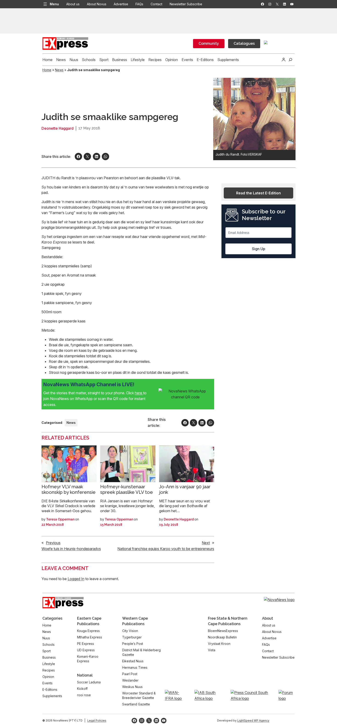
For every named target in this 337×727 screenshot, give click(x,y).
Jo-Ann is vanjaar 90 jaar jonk (184, 489)
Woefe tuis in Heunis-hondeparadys (71, 548)
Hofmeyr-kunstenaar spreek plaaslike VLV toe (126, 489)
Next (206, 542)
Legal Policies (96, 720)
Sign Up (258, 248)
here (139, 393)
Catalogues (244, 43)
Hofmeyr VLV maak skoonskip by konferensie (68, 489)
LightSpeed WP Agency (253, 720)
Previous (53, 542)
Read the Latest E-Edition (258, 193)
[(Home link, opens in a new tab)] (63, 602)
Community (209, 43)
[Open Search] (290, 60)
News (59, 70)
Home (46, 70)
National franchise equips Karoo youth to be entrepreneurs (165, 548)
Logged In (76, 578)
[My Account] (283, 59)
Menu (54, 4)
